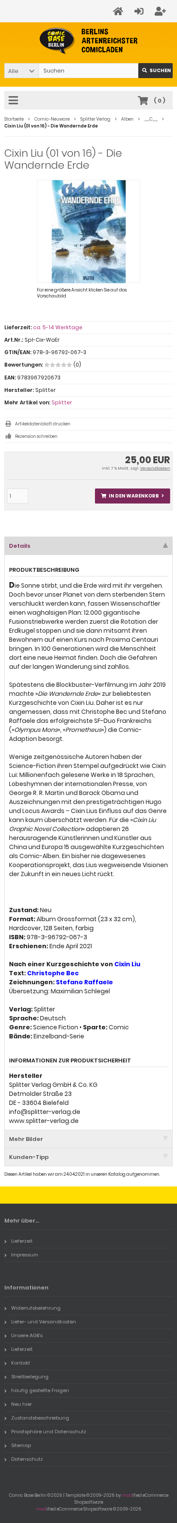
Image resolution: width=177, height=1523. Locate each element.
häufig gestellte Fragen (40, 1390)
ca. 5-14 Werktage (57, 327)
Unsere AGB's (27, 1335)
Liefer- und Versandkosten (43, 1321)
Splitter (62, 402)
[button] (21, 70)
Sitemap (21, 1445)
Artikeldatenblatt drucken (42, 424)
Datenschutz (27, 1459)
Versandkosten (155, 468)
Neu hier (21, 1404)
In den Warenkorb (133, 496)
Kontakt (20, 1362)
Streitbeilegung (30, 1376)
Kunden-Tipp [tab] (29, 1157)
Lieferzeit (22, 1241)
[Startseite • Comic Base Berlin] (88, 41)
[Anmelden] (140, 11)
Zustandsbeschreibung (40, 1417)
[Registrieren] (161, 11)
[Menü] (15, 101)
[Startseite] (119, 11)
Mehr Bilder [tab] (26, 1139)
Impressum (24, 1254)
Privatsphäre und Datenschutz (48, 1431)
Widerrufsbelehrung (36, 1308)
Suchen (155, 70)
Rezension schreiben (36, 436)
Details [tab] (20, 546)
